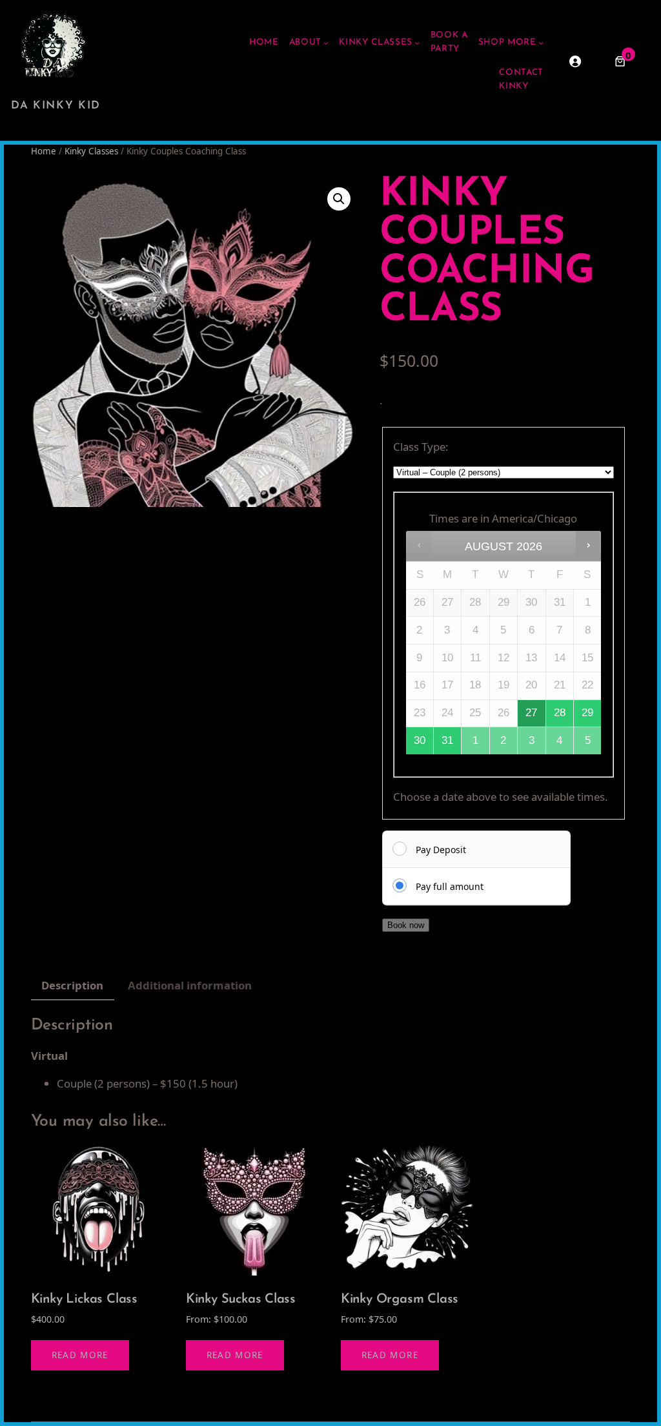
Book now (405, 925)
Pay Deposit (441, 849)
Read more (80, 1355)
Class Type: (421, 446)
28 (559, 713)
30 (419, 740)
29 (587, 713)
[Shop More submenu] (541, 42)
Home (43, 151)
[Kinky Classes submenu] (417, 42)
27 (531, 713)
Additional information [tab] (190, 985)
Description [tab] (72, 985)
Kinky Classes (91, 151)
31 (447, 740)
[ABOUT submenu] (326, 42)
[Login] (575, 61)
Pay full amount (449, 886)
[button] (339, 199)
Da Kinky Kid (56, 105)
